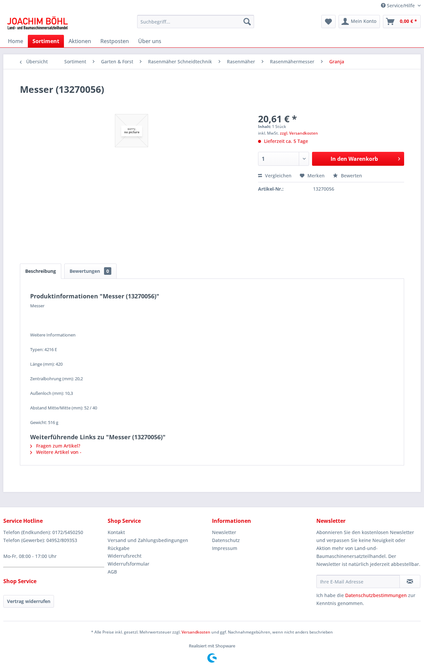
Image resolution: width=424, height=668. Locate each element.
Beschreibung (40, 271)
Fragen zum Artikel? (57, 446)
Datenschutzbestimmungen (376, 595)
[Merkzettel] (328, 21)
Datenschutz (226, 540)
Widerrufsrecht (124, 556)
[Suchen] (247, 21)
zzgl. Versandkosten (299, 133)
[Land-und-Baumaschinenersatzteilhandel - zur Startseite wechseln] (37, 23)
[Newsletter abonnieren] (409, 581)
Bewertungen (89, 271)
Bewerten (351, 175)
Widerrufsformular (128, 564)
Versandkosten (196, 632)
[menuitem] (195, 21)
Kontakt (116, 532)
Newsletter (224, 532)
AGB (112, 572)
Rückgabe (119, 548)
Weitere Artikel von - (58, 452)
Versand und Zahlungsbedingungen (148, 540)
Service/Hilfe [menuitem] (401, 5)
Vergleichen (278, 175)
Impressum (224, 548)
